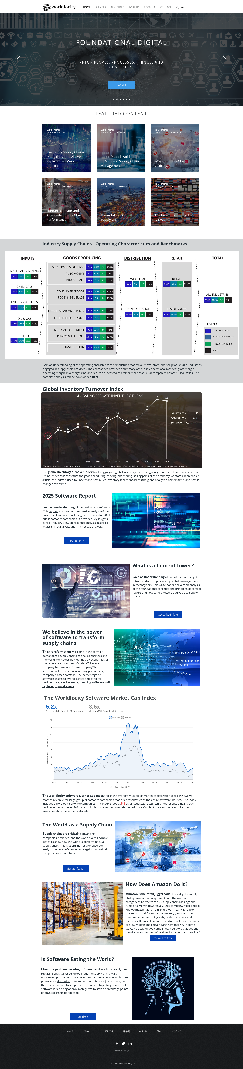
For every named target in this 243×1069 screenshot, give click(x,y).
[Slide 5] (126, 99)
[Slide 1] (113, 99)
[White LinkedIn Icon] (130, 1043)
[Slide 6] (129, 99)
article (46, 480)
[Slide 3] (120, 99)
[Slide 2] (117, 99)
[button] (150, 7)
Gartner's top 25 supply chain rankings (165, 902)
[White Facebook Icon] (117, 1043)
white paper (167, 585)
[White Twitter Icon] (123, 1043)
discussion (63, 981)
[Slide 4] (123, 99)
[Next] (224, 59)
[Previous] (18, 59)
